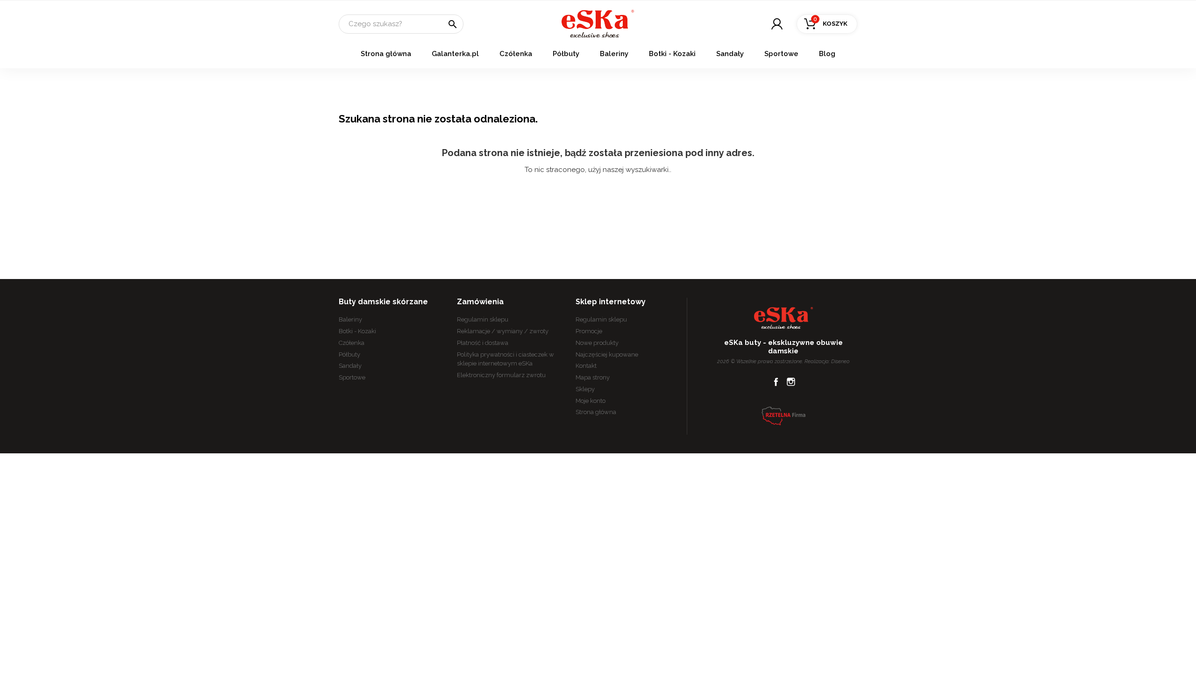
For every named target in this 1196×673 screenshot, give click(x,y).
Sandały (730, 54)
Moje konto (590, 400)
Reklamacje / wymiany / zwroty (502, 331)
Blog (827, 54)
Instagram (791, 381)
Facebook (776, 381)
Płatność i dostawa (482, 342)
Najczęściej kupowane (607, 354)
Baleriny (614, 54)
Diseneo (840, 361)
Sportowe (781, 54)
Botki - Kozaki (672, 54)
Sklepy (585, 389)
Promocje (589, 331)
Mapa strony (593, 377)
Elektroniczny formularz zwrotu (501, 375)
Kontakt (586, 365)
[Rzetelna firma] (783, 415)
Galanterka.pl (455, 54)
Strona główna (386, 54)
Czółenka (515, 54)
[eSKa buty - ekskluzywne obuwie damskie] (598, 23)
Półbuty (566, 54)
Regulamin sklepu (482, 319)
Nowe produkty (597, 342)
